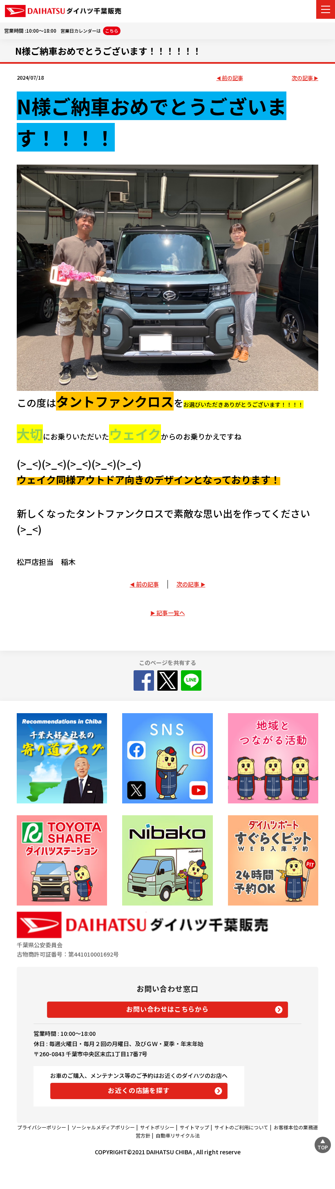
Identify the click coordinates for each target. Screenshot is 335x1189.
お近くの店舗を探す (139, 1090)
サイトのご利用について (241, 1127)
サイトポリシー (157, 1127)
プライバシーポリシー (41, 1127)
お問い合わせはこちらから (167, 1009)
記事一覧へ (170, 613)
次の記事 (302, 78)
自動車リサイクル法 (178, 1135)
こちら (111, 30)
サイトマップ (194, 1127)
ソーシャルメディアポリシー (103, 1127)
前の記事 (232, 78)
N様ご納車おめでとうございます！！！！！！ (108, 50)
